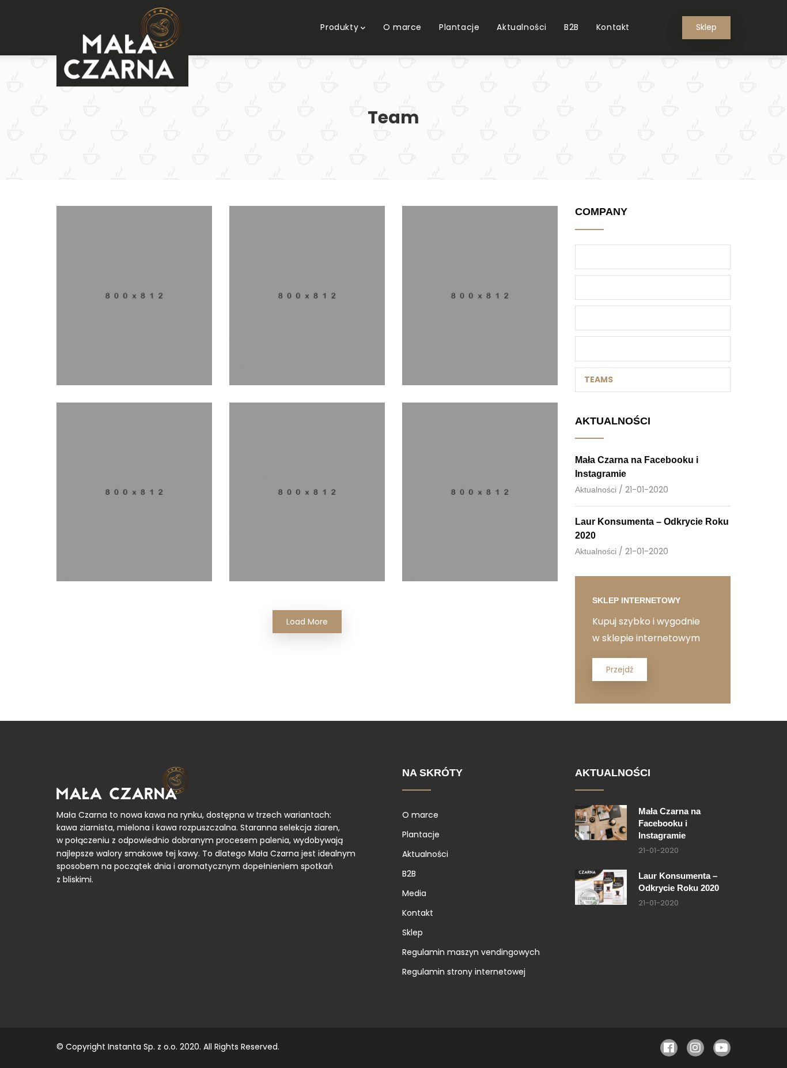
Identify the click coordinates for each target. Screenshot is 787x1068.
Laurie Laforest (480, 306)
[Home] (122, 43)
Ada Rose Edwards (134, 503)
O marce (402, 27)
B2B (571, 27)
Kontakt (613, 27)
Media (414, 893)
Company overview (628, 256)
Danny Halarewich (307, 503)
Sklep (706, 27)
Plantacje (459, 27)
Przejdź (619, 669)
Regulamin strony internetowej (463, 971)
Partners (605, 348)
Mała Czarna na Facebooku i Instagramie (669, 823)
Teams (598, 379)
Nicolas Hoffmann (480, 503)
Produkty (339, 27)
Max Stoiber (307, 306)
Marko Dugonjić (134, 306)
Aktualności (522, 27)
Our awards (612, 318)
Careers (602, 287)
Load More (307, 621)
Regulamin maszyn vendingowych (471, 952)
